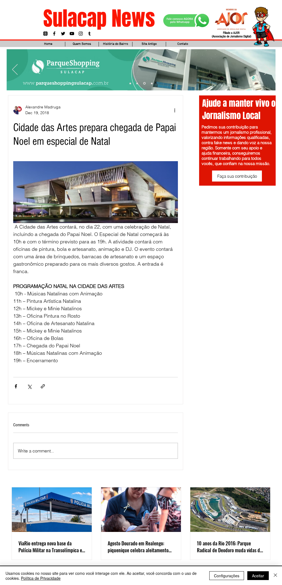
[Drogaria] (152, 83)
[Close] (275, 576)
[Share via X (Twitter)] (29, 386)
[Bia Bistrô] (137, 83)
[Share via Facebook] (15, 386)
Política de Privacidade (41, 578)
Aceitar (258, 575)
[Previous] (15, 70)
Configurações (226, 575)
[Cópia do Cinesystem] (130, 83)
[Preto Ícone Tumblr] (89, 33)
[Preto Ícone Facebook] (54, 33)
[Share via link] (42, 386)
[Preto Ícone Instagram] (80, 33)
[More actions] (174, 110)
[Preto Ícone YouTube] (72, 33)
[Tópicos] (45, 33)
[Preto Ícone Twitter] (63, 33)
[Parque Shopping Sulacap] (144, 83)
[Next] (267, 70)
